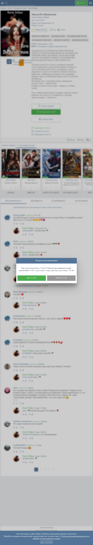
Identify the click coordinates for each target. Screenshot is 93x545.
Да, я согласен (46, 542)
